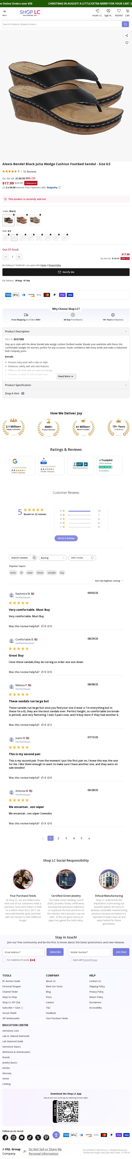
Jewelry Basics (9, 1062)
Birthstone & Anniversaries (16, 1051)
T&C (48, 1007)
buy (62, 572)
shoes (40, 572)
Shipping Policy (97, 986)
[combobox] (62, 24)
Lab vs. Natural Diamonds (15, 1036)
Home (5, 1078)
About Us (51, 981)
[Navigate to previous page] (43, 838)
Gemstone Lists (10, 1030)
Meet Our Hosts (54, 986)
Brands (6, 1057)
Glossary (6, 1073)
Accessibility (95, 1007)
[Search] (125, 24)
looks (13, 572)
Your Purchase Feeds (57, 1018)
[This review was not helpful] (48, 725)
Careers (50, 1002)
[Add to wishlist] (127, 43)
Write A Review (66, 538)
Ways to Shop (9, 997)
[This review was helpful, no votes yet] (42, 626)
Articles (6, 1067)
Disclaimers (95, 1002)
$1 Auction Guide (11, 981)
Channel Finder (10, 991)
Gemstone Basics (11, 1046)
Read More (64, 376)
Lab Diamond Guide (12, 1041)
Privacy (94, 960)
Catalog (6, 1083)
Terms (86, 960)
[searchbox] (20, 557)
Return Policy (96, 997)
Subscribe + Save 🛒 (13, 1007)
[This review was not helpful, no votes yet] (48, 626)
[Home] (33, 13)
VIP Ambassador (11, 1018)
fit (21, 572)
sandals (52, 572)
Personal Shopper (11, 986)
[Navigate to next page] (89, 838)
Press (49, 997)
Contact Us (95, 981)
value (30, 572)
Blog (48, 991)
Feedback (51, 1012)
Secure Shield (9, 1012)
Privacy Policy (96, 991)
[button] (59, 187)
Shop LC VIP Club (11, 1002)
